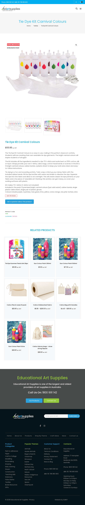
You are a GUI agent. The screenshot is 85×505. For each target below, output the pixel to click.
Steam (7, 469)
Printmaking (9, 461)
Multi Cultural (29, 469)
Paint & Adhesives (11, 451)
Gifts (7, 487)
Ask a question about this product (19, 202)
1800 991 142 (49, 392)
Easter (27, 462)
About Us (18, 436)
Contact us (73, 436)
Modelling (8, 459)
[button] (76, 44)
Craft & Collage (10, 456)
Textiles (35, 26)
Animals (27, 449)
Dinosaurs (28, 459)
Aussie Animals (30, 451)
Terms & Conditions (51, 451)
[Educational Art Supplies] (11, 10)
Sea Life (27, 480)
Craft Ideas (54, 436)
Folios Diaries (9, 480)
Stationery (9, 477)
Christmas (28, 457)
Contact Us (51, 400)
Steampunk (29, 485)
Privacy (31, 500)
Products (28, 436)
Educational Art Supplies (19, 500)
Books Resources (11, 485)
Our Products (34, 400)
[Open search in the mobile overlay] (77, 8)
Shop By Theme (41, 436)
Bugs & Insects (30, 454)
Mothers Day (29, 467)
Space (27, 482)
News (64, 436)
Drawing (8, 464)
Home (28, 26)
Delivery (47, 454)
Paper (7, 454)
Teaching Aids (10, 474)
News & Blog (48, 462)
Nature (27, 472)
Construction (10, 472)
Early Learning (10, 467)
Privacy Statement (51, 457)
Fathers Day (29, 464)
